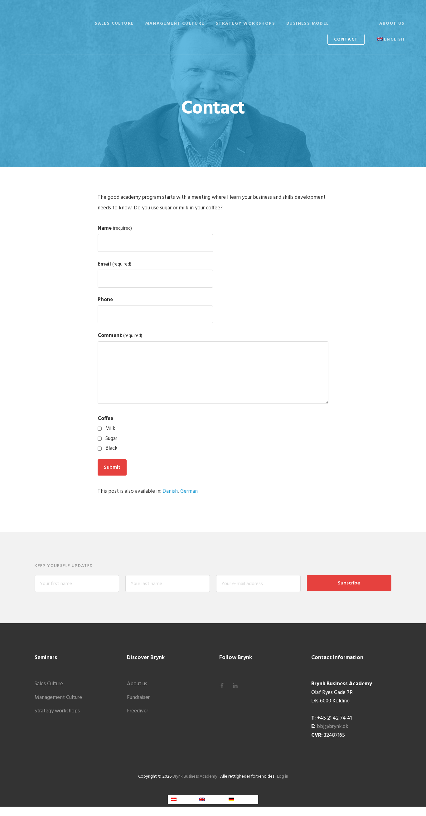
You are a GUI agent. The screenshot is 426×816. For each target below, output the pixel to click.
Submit (112, 467)
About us (137, 684)
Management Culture (58, 697)
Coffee (105, 418)
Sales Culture (49, 684)
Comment (120, 335)
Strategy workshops (57, 711)
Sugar (111, 438)
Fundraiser (138, 697)
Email (114, 264)
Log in (282, 776)
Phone (105, 300)
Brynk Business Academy (52, 22)
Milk (110, 428)
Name (115, 228)
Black (111, 448)
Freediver (137, 711)
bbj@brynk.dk (332, 726)
